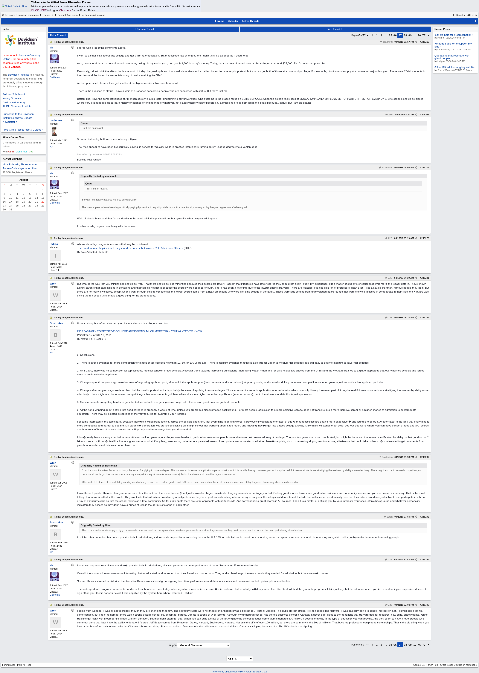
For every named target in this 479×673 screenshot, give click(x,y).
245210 (425, 42)
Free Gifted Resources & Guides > (23, 129)
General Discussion (68, 15)
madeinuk (387, 167)
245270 (425, 238)
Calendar (233, 21)
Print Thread (58, 35)
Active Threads (250, 21)
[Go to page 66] (372, 35)
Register (460, 15)
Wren (389, 517)
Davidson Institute (18, 74)
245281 (425, 278)
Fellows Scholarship (14, 94)
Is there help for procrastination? (453, 34)
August (23, 179)
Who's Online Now (13, 137)
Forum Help (432, 665)
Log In (473, 15)
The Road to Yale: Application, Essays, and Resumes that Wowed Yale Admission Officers (130, 248)
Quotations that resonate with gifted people (451, 57)
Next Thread (334, 29)
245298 (425, 517)
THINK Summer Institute (17, 106)
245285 (425, 317)
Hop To (173, 645)
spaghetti (387, 42)
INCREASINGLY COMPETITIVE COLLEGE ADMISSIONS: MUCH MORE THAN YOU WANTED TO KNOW (139, 331)
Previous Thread (145, 29)
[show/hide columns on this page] (475, 21)
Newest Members (12, 158)
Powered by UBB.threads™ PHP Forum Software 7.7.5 (239, 671)
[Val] (54, 62)
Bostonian (387, 457)
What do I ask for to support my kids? (453, 45)
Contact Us (419, 665)
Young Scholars (12, 98)
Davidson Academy (14, 102)
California (55, 77)
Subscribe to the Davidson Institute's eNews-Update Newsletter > (18, 117)
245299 (425, 559)
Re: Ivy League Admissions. (69, 42)
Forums (46, 15)
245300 (425, 605)
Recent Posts (442, 29)
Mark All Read (24, 665)
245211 (425, 114)
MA (51, 352)
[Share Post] (416, 42)
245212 (425, 167)
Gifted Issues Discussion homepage (20, 15)
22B (390, 114)
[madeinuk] (54, 135)
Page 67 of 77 (358, 35)
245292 (425, 457)
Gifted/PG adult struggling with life (454, 67)
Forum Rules (8, 665)
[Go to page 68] (428, 35)
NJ (51, 147)
